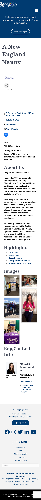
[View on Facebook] (6, 136)
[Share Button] (6, 85)
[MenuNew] (36, 10)
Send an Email (26, 381)
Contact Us (20, 457)
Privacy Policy (21, 461)
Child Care (13, 252)
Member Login (20, 454)
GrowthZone (31, 496)
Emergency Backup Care (20, 260)
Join (20, 450)
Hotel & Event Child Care (20, 263)
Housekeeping (15, 258)
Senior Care (14, 255)
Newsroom (20, 447)
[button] (20, 422)
